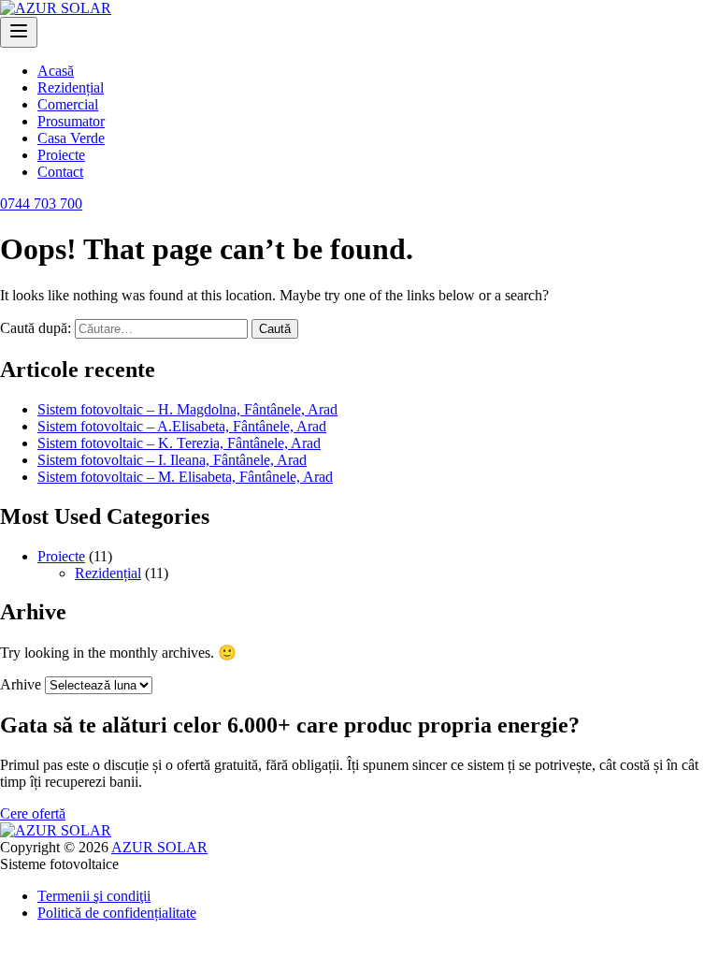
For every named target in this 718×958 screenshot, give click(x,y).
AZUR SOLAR (159, 847)
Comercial (67, 104)
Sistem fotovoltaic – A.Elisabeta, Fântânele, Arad (181, 426)
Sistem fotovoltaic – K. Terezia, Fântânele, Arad (179, 443)
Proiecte (61, 155)
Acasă (55, 71)
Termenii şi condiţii (94, 896)
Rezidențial (70, 87)
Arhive (20, 684)
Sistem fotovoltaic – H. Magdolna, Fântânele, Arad (187, 409)
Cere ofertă (32, 813)
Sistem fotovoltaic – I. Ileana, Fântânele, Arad (172, 460)
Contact (60, 172)
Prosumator (71, 121)
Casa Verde (71, 138)
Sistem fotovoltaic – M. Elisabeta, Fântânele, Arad (185, 477)
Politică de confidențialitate (116, 913)
